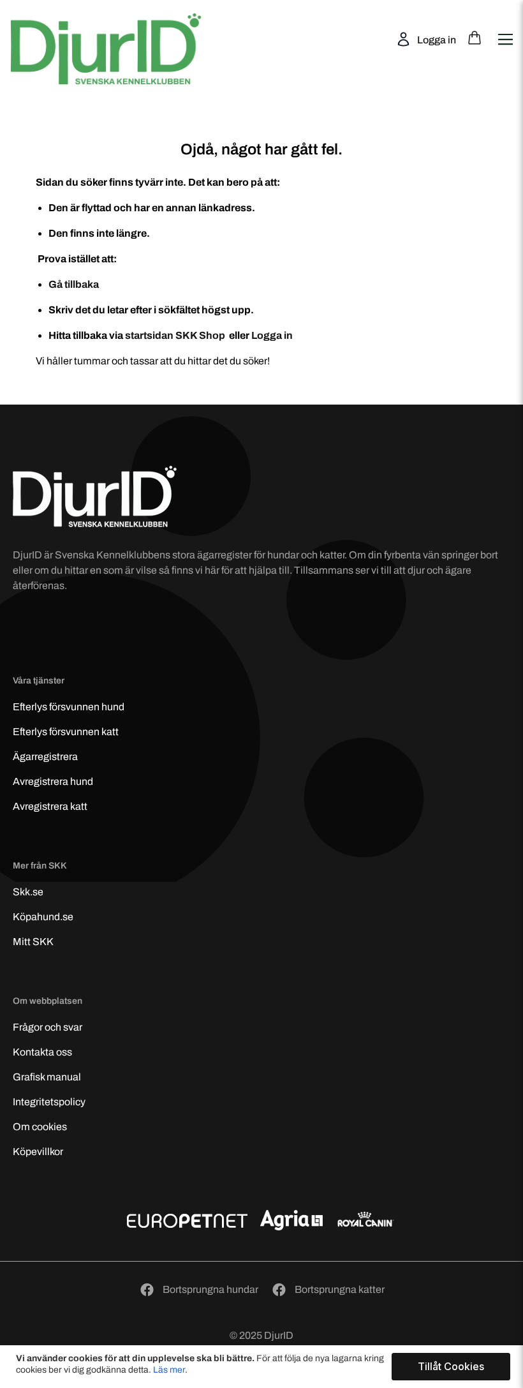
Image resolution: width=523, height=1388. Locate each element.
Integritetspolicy (49, 1101)
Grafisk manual (47, 1076)
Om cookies (40, 1126)
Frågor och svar (47, 1027)
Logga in (435, 39)
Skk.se (28, 891)
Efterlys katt (66, 731)
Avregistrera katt (50, 806)
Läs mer (169, 1370)
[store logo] (106, 38)
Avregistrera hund (53, 781)
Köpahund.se (43, 916)
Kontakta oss (42, 1052)
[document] (263, 1366)
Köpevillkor (38, 1151)
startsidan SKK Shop (176, 335)
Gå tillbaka (73, 284)
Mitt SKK (33, 941)
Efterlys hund (68, 706)
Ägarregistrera (45, 756)
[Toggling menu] (505, 31)
